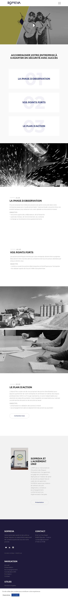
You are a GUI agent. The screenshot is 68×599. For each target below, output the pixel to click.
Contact (7, 576)
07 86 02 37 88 (40, 542)
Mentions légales (10, 585)
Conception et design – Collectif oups (13, 553)
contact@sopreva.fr (42, 539)
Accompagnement (10, 569)
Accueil (6, 565)
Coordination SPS (10, 572)
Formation (8, 574)
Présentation (8, 567)
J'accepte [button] (15, 595)
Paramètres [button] (6, 595)
